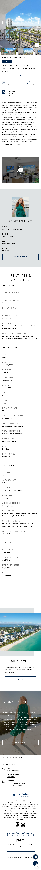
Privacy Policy (29, 857)
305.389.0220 (7, 236)
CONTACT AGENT (20, 257)
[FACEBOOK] (8, 834)
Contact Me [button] (20, 742)
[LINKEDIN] (18, 834)
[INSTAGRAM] (13, 834)
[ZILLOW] (33, 834)
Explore (20, 679)
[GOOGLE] (28, 834)
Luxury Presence (20, 847)
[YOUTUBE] (23, 834)
